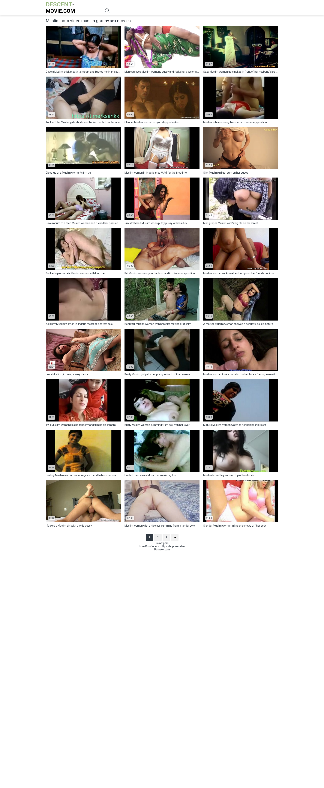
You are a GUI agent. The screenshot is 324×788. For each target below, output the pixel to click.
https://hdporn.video (173, 546)
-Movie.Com (60, 7)
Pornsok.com (162, 549)
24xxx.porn (162, 543)
